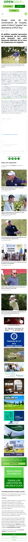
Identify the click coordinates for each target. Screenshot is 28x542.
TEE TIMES (19, 6)
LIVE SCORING (8, 6)
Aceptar (14, 534)
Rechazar (14, 539)
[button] (2, 14)
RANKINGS (14, 10)
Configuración (14, 536)
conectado (13, 165)
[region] (14, 516)
